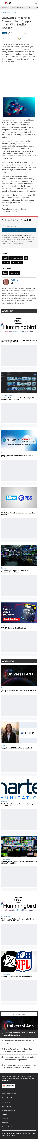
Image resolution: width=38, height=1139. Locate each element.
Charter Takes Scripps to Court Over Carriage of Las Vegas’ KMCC (18, 1050)
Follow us (22, 39)
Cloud (14, 13)
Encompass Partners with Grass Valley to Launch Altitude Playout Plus (20, 1058)
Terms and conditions (9, 1094)
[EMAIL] (12, 283)
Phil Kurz (12, 33)
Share (6, 39)
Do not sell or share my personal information (16, 1127)
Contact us (5, 1118)
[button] (2, 3)
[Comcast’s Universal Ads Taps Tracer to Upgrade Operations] (19, 1027)
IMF (26, 258)
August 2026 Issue (17, 7)
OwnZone (6, 262)
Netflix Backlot (17, 262)
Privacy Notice (26, 237)
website (14, 211)
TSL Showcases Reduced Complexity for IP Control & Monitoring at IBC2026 (20, 1066)
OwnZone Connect (15, 258)
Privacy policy (6, 1102)
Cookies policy (6, 1106)
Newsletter (32, 39)
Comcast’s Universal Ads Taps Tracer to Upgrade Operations (19, 1034)
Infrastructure (6, 13)
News (4, 33)
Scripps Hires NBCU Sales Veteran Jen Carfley (19, 1042)
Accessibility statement (9, 1110)
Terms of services (24, 235)
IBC (29, 7)
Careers (4, 1114)
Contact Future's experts (9, 1098)
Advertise (5, 1123)
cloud (5, 258)
